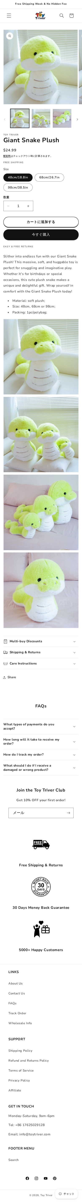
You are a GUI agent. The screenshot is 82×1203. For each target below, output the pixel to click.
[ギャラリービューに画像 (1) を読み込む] (19, 118)
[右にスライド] (77, 119)
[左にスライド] (4, 119)
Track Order (17, 1013)
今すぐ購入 (41, 234)
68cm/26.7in (49, 177)
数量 (6, 197)
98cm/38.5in (18, 187)
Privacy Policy (19, 1080)
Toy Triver (46, 1195)
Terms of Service (21, 1070)
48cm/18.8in (18, 177)
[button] (9, 16)
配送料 (7, 156)
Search (13, 1160)
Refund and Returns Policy (28, 1060)
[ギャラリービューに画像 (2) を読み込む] (41, 118)
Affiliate (14, 1090)
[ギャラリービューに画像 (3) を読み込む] (62, 118)
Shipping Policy (20, 1051)
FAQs (12, 1003)
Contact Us (16, 993)
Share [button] (12, 677)
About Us (15, 983)
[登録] (68, 813)
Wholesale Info (20, 1023)
